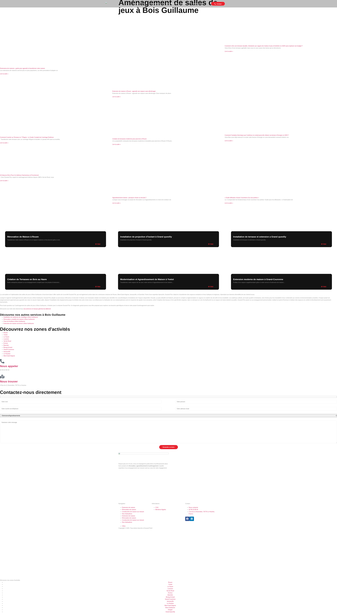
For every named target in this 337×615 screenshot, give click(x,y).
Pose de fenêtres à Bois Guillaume (14, 321)
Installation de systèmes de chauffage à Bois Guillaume (21, 317)
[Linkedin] (192, 519)
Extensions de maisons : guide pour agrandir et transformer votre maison (22, 68)
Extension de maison (139, 3)
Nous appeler (9, 366)
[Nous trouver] (2, 376)
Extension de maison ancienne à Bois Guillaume (19, 323)
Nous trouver (9, 381)
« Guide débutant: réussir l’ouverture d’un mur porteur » (242, 197)
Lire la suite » (4, 74)
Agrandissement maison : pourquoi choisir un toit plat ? (129, 197)
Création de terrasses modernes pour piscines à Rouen (129, 139)
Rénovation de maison (155, 3)
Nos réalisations (194, 3)
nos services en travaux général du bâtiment (37, 309)
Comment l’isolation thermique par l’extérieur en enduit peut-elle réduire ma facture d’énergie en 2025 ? (257, 135)
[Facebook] (187, 519)
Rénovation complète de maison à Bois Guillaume (19, 319)
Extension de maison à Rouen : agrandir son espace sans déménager (134, 91)
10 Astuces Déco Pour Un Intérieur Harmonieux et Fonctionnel (19, 175)
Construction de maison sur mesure (176, 3)
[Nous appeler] (2, 361)
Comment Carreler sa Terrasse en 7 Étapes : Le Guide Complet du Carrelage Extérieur (27, 137)
